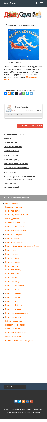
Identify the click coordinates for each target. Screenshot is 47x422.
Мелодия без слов (13, 337)
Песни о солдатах (12, 254)
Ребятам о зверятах (13, 321)
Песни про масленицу (14, 286)
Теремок (7, 139)
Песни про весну (12, 266)
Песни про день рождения (16, 313)
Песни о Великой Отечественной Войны (22, 246)
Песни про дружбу (13, 270)
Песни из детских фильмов (16, 215)
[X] (16, 93)
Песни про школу (12, 297)
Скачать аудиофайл (30, 126)
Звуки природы (11, 203)
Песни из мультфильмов (15, 231)
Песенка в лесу (10, 183)
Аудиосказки (11, 25)
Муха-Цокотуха (10, 173)
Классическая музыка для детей (19, 341)
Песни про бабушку (13, 305)
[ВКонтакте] (5, 93)
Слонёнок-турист (11, 143)
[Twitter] (19, 401)
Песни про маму (12, 282)
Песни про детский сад (15, 227)
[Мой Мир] (12, 93)
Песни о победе (12, 258)
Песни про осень (12, 301)
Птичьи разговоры (11, 150)
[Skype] (27, 93)
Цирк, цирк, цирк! (11, 187)
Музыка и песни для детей (16, 198)
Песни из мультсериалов (15, 333)
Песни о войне (11, 250)
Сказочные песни (12, 329)
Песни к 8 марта (12, 238)
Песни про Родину (13, 293)
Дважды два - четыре (13, 146)
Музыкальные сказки (27, 25)
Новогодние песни (13, 219)
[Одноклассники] (9, 93)
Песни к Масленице (13, 242)
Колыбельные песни (13, 207)
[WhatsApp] (23, 93)
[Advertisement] (23, 363)
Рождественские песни (15, 325)
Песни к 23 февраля (13, 235)
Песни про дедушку (13, 309)
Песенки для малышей (15, 223)
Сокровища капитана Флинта (16, 167)
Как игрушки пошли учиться (16, 163)
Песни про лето (12, 278)
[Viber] (20, 93)
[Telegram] (31, 93)
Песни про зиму (12, 274)
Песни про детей (12, 211)
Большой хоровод (11, 160)
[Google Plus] (31, 401)
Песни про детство (13, 317)
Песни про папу (12, 290)
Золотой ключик (11, 156)
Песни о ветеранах (13, 262)
